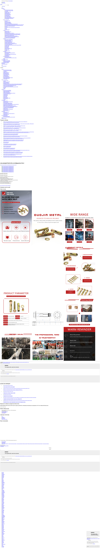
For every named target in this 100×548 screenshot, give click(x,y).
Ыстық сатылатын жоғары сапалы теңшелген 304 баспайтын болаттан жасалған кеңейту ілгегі (16, 362)
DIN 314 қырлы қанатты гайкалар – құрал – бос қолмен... (11, 130)
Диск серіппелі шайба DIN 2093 (7, 103)
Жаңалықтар (3, 417)
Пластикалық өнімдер (6, 56)
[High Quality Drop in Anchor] (8, 391)
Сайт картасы (4, 442)
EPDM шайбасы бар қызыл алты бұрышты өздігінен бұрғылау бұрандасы (13, 140)
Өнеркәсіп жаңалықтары (6, 61)
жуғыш (4, 30)
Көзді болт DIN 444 (6, 82)
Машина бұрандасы (6, 114)
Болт (4, 19)
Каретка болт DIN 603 (8, 22)
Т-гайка (4, 99)
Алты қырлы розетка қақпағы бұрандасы (10, 54)
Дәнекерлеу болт (7, 29)
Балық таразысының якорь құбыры (9, 17)
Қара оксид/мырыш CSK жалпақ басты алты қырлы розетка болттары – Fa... (13, 138)
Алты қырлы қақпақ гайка (8, 44)
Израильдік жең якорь (6, 72)
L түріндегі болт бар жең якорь (12, 443)
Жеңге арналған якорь (5, 443)
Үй (2, 7)
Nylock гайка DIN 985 (6, 91)
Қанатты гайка (7, 46)
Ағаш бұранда (7, 55)
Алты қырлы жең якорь (45, 443)
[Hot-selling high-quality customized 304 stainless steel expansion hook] (16, 388)
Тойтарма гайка (7, 45)
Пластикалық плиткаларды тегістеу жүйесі (10, 57)
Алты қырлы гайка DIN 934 (8, 39)
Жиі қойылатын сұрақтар (5, 62)
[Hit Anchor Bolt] (7, 394)
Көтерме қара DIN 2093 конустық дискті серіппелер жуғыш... (11, 124)
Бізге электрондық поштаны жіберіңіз (5, 185)
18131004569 (2, 446)
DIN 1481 (4, 87)
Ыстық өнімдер (4, 441)
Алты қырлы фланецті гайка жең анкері (22, 443)
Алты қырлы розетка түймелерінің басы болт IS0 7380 (12, 27)
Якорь (4, 9)
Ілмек (4, 58)
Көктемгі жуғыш (7, 32)
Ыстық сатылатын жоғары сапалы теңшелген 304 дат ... (13, 389)
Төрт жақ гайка (7, 49)
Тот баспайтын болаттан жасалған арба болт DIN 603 (10, 134)
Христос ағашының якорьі (6, 146)
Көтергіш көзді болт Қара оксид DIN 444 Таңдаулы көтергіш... (11, 136)
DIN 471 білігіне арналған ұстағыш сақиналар (9, 105)
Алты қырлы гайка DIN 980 (8, 41)
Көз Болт (6, 26)
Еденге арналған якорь (6, 78)
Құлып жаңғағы (5, 97)
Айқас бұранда (7, 53)
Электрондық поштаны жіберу (4, 445)
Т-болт (6, 28)
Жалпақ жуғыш (5, 108)
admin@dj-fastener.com (5, 411)
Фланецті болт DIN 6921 (8, 23)
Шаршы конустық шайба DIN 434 (9, 35)
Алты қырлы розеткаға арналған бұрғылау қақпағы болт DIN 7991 (14, 25)
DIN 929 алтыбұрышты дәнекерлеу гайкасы (11, 43)
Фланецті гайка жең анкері (31, 443)
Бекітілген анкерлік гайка (8, 48)
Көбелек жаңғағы (7, 50)
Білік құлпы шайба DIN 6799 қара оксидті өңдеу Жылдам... (11, 122)
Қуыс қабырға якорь (7, 16)
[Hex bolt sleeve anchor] (8, 385)
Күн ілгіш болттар (5, 142)
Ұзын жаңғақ (7, 47)
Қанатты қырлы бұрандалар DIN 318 (10, 52)
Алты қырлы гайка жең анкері (9, 10)
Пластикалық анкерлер (6, 116)
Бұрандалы (4, 51)
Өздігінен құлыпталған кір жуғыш (8, 101)
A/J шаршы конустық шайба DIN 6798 (10, 37)
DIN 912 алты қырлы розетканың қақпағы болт (9, 85)
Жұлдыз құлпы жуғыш (8, 31)
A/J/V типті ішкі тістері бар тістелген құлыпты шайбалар (12, 34)
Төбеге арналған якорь (6, 74)
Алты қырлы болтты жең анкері (9, 386)
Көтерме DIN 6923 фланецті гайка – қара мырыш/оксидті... (11, 128)
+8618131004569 (4, 412)
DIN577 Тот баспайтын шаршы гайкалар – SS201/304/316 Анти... (12, 126)
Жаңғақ (4, 38)
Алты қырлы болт (7, 20)
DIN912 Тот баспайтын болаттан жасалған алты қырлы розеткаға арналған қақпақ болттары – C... (16, 132)
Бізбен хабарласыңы (4, 419)
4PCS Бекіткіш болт (7, 13)
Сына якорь (6, 11)
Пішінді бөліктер (4, 118)
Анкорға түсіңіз (7, 12)
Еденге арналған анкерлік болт (9, 18)
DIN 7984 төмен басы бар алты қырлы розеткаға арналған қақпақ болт (14, 24)
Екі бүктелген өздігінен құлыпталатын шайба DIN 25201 (12, 33)
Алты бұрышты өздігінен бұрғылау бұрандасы (9, 144)
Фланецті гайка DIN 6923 (8, 42)
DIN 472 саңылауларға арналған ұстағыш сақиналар (12, 36)
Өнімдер (3, 8)
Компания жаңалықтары (6, 60)
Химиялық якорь (7, 15)
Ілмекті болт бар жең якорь (38, 443)
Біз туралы (3, 63)
